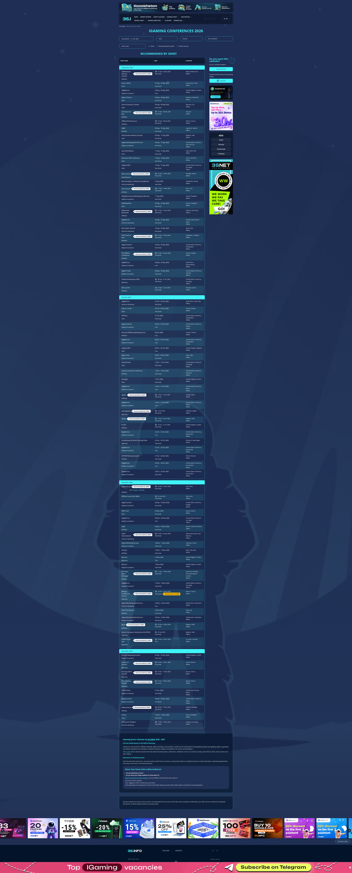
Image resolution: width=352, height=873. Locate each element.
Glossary (168, 20)
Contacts (178, 850)
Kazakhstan (189, 181)
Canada (188, 332)
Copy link (222, 81)
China (187, 158)
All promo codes (343, 841)
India (187, 151)
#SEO (123, 86)
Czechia (188, 253)
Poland (188, 456)
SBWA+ (124, 395)
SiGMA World (126, 487)
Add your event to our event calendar (136, 778)
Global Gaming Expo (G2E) (131, 279)
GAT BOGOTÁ (126, 411)
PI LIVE (124, 425)
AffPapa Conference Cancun (126, 594)
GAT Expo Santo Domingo (125, 574)
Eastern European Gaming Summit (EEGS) (136, 632)
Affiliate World (126, 707)
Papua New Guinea (192, 533)
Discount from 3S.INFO (172, 594)
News (136, 17)
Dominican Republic (192, 571)
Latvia (187, 355)
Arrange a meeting (138, 490)
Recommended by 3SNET (143, 74)
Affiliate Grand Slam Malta (131, 496)
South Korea (189, 83)
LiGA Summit (126, 189)
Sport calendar (159, 17)
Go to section (216, 97)
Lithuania (189, 543)
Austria (188, 203)
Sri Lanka (188, 639)
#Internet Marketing (128, 184)
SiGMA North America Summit (126, 74)
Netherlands (190, 603)
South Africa (189, 262)
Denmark (188, 440)
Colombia (189, 411)
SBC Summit (126, 174)
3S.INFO (151, 739)
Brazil (187, 550)
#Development (126, 177)
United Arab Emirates (192, 220)
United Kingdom (191, 90)
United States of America (193, 142)
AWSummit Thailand (129, 722)
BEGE (123, 625)
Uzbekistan (189, 235)
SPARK (124, 419)
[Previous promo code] (3, 830)
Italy (187, 486)
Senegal (188, 395)
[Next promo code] (349, 830)
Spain (187, 228)
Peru (187, 188)
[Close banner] (350, 867)
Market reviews (145, 17)
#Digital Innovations (128, 93)
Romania (188, 104)
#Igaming (124, 282)
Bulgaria (188, 135)
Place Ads (165, 850)
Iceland (188, 196)
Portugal (188, 173)
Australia (188, 97)
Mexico (188, 71)
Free (156, 93)
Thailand (188, 707)
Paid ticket (158, 74)
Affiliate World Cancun (129, 121)
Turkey (188, 308)
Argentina (189, 128)
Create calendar (221, 69)
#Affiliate (124, 79)
